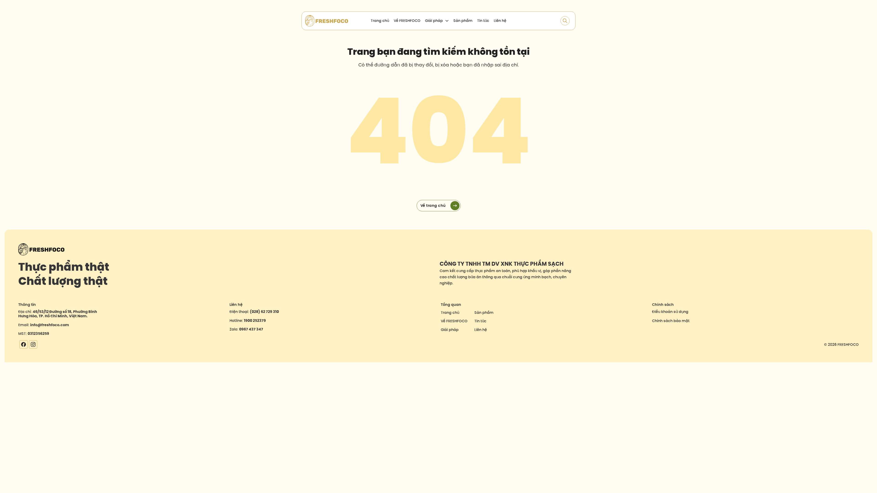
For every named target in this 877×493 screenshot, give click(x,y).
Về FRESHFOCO (407, 20)
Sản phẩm (463, 20)
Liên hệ (500, 20)
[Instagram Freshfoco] (32, 344)
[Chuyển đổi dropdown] (447, 21)
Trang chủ (380, 20)
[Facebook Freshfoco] (23, 344)
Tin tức (483, 20)
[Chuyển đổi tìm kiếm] (565, 20)
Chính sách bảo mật (670, 320)
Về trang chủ (433, 205)
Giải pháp (450, 329)
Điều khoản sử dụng (670, 311)
